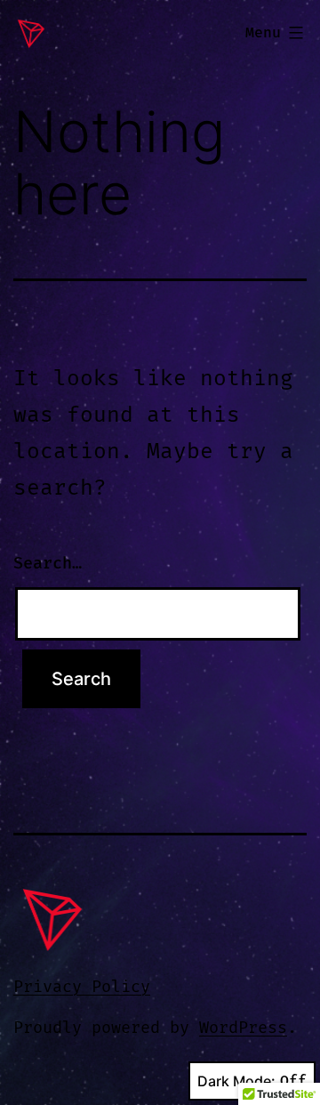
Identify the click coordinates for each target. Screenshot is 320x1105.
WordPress (243, 1028)
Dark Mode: (236, 1081)
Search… (47, 563)
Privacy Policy (81, 987)
